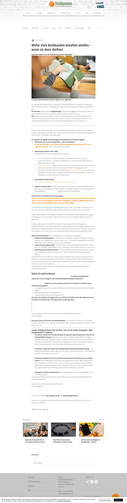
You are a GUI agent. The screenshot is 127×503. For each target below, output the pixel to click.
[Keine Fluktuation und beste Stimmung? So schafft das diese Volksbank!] (63, 430)
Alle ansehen (101, 419)
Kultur (60, 28)
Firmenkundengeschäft (79, 28)
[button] (102, 28)
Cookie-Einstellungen (105, 500)
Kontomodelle (45, 409)
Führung (53, 28)
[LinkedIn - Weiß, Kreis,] (92, 481)
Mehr (89, 28)
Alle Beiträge (25, 28)
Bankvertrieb (68, 28)
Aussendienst (45, 28)
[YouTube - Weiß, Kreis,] (96, 481)
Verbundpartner (35, 28)
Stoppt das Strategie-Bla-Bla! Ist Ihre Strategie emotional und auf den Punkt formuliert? (34, 441)
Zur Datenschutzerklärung (64, 501)
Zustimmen (118, 500)
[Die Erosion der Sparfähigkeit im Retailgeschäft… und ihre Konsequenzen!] (91, 430)
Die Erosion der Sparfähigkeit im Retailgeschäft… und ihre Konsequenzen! (90, 441)
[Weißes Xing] (87, 481)
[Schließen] (125, 500)
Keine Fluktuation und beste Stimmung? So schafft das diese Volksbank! (62, 441)
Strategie (39, 409)
